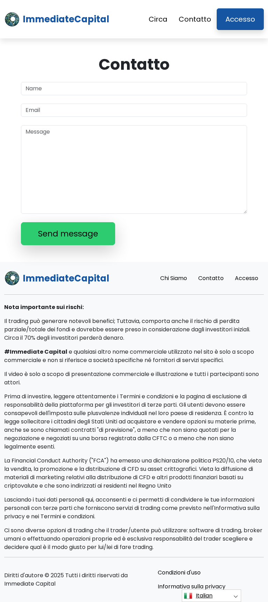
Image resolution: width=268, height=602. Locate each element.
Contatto (195, 19)
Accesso (240, 19)
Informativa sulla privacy (191, 586)
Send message (68, 233)
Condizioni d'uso (179, 573)
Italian (204, 596)
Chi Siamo (173, 278)
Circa (158, 19)
